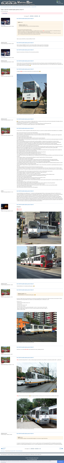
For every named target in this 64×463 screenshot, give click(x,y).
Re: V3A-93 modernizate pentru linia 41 (25, 18)
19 (31, 16)
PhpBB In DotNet (34, 459)
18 (30, 16)
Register (59, 2)
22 (35, 448)
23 (36, 16)
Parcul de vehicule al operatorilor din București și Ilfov (21, 6)
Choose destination (19, 450)
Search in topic (60, 3)
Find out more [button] (3, 462)
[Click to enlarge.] (32, 94)
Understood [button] (61, 461)
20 (32, 16)
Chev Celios (3, 25)
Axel (2, 209)
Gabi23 (2, 75)
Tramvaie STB (34, 6)
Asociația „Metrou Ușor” (34, 457)
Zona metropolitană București (6, 6)
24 (37, 16)
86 (39, 16)
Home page (3, 450)
